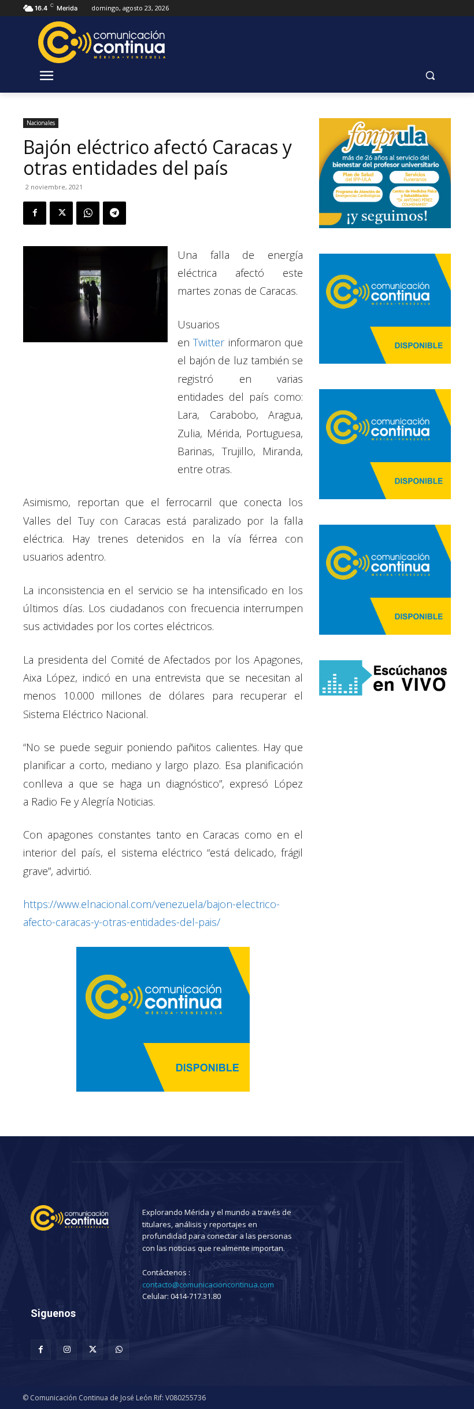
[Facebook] (34, 213)
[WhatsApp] (87, 213)
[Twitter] (61, 213)
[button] (429, 75)
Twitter (208, 342)
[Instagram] (67, 1350)
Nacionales (41, 123)
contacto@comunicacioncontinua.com (208, 1284)
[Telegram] (114, 213)
